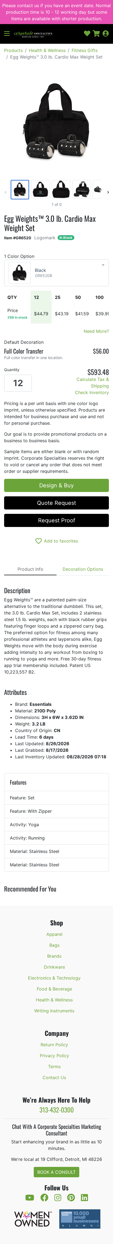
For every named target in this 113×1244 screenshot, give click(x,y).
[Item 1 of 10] (55, 189)
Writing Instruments (54, 1010)
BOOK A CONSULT (56, 1172)
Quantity (11, 369)
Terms (54, 1066)
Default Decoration (24, 342)
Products (13, 50)
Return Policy (54, 1044)
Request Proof (56, 520)
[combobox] (56, 273)
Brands (54, 956)
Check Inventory (92, 392)
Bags (54, 945)
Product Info (30, 569)
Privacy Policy (54, 1055)
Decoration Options (83, 569)
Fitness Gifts (85, 50)
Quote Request (56, 503)
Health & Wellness (47, 50)
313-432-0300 (56, 1109)
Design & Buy (56, 485)
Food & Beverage (54, 989)
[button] (9, 33)
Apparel (54, 934)
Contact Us (54, 1077)
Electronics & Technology (54, 978)
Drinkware (54, 967)
